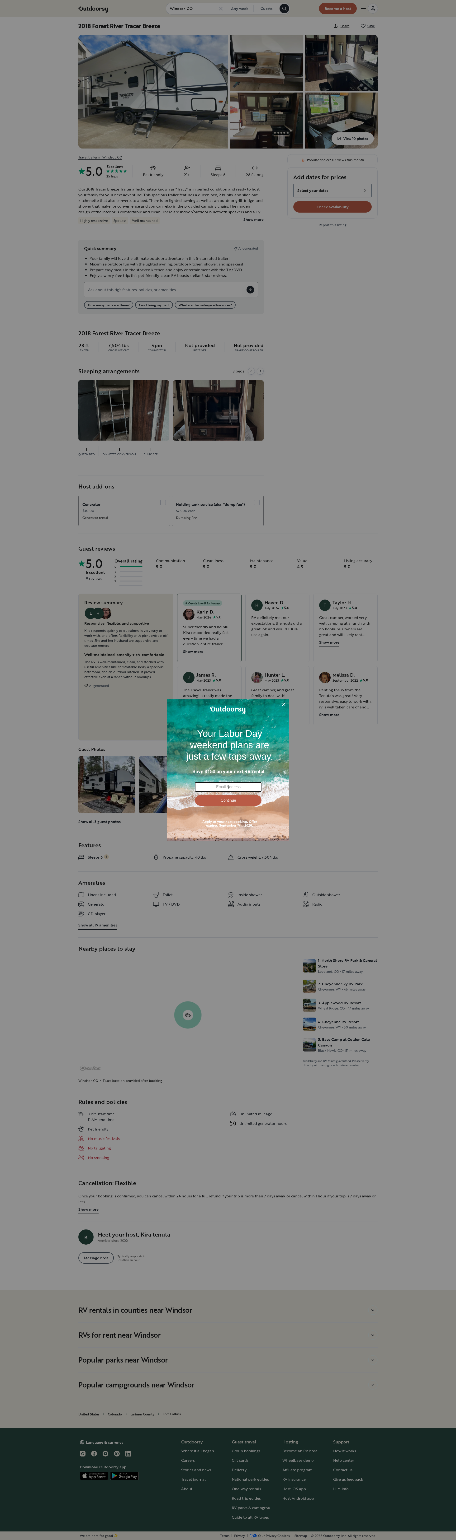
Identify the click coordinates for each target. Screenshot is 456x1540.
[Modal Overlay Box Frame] (228, 770)
